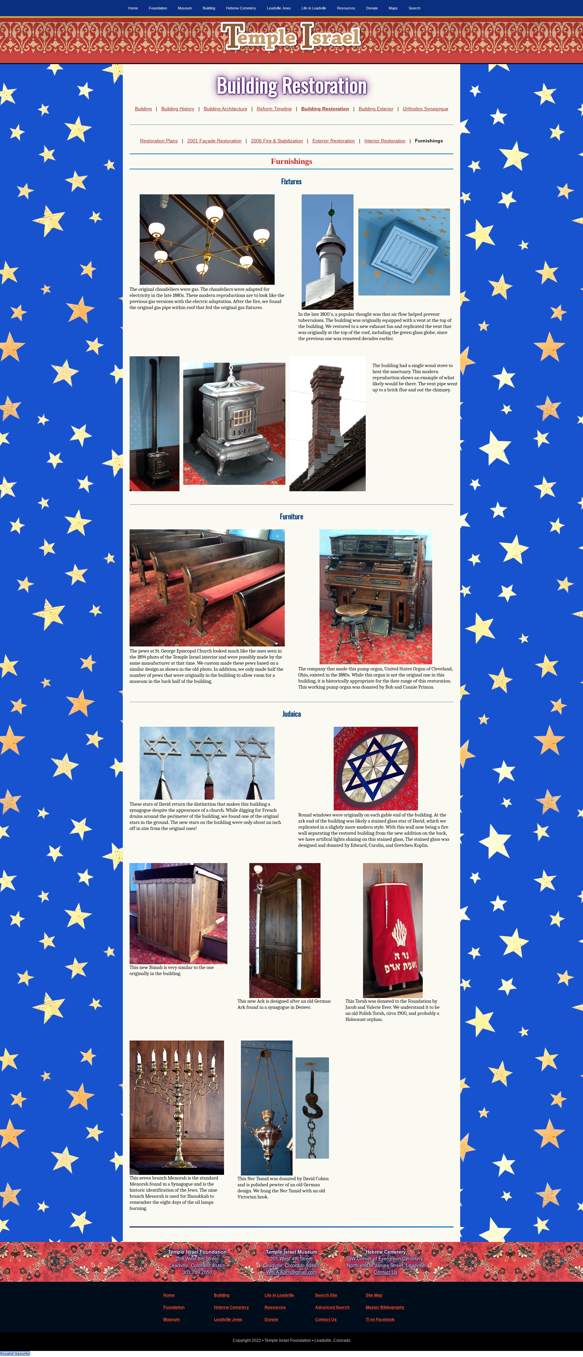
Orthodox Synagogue (425, 108)
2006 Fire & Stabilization (277, 140)
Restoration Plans (159, 140)
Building (209, 8)
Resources (346, 8)
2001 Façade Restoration (214, 140)
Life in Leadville (314, 8)
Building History (177, 108)
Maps (393, 8)
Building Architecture (225, 108)
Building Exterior (376, 108)
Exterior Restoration (333, 140)
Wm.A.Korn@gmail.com (291, 1272)
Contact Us (385, 1272)
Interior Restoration (385, 140)
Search (414, 8)
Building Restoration (325, 108)
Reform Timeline (274, 108)
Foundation (158, 8)
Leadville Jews (279, 8)
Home (133, 8)
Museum (185, 8)
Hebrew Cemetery (241, 8)
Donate (372, 8)
